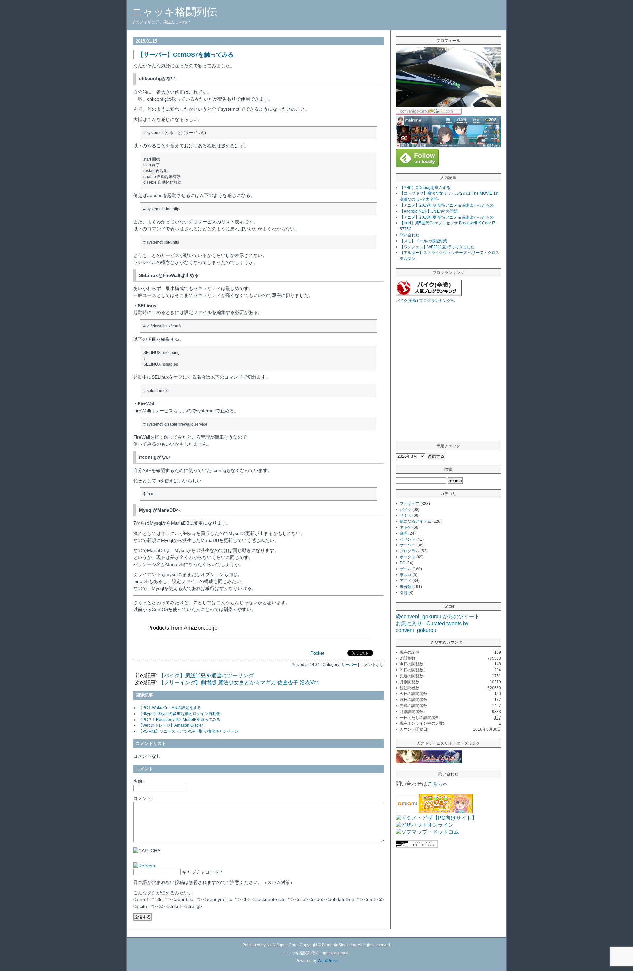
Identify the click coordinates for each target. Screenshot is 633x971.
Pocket (317, 653)
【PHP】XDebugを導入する (425, 187)
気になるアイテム (415, 521)
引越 (403, 592)
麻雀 (403, 533)
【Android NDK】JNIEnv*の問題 (429, 211)
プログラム (409, 551)
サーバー (349, 664)
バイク (405, 509)
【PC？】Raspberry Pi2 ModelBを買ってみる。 (181, 719)
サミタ (405, 515)
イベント (407, 539)
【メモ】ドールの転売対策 (423, 241)
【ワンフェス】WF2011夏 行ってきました (437, 247)
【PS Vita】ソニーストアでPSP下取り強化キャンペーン (188, 731)
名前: (138, 781)
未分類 (405, 586)
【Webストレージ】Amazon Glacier (170, 725)
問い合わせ (409, 235)
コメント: (143, 798)
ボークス (407, 557)
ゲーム (405, 569)
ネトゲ (405, 527)
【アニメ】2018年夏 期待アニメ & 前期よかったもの (447, 217)
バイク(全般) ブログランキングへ (425, 300)
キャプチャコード (200, 872)
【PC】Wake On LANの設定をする (169, 707)
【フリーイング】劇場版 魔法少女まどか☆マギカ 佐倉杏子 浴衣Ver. (239, 682)
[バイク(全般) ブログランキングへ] (429, 294)
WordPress (328, 960)
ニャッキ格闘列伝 (174, 12)
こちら (435, 784)
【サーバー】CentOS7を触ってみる (185, 54)
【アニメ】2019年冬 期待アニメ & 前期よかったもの (447, 205)
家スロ (405, 575)
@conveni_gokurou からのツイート (438, 616)
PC (402, 563)
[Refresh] (144, 865)
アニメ (405, 580)
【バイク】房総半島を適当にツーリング (206, 675)
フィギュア (409, 503)
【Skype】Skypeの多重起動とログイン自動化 (179, 713)
